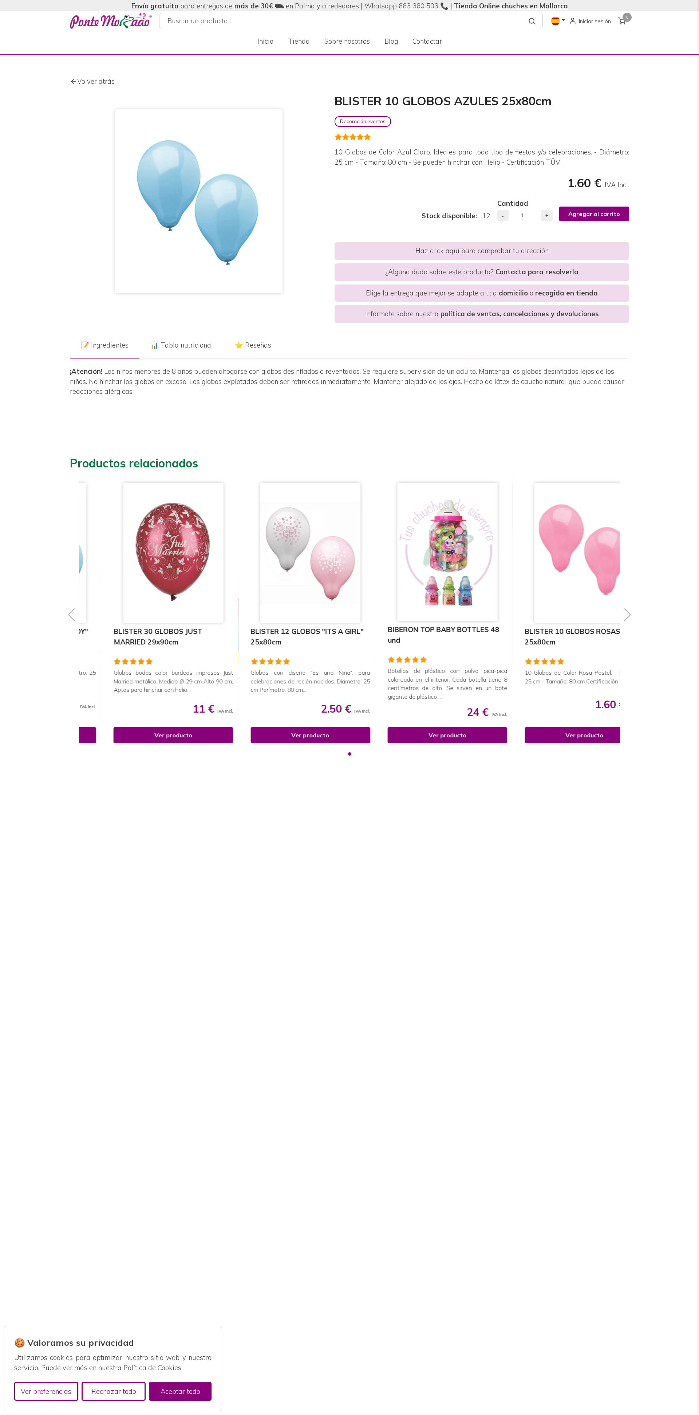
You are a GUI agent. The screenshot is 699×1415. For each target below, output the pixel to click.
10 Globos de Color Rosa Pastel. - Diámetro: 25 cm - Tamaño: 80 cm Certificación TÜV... (555, 677)
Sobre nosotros (347, 41)
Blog (391, 41)
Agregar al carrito (594, 213)
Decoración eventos (363, 121)
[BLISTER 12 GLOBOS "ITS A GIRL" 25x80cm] (281, 553)
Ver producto (144, 735)
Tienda (299, 41)
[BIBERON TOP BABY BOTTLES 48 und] (418, 552)
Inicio (265, 41)
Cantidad (512, 203)
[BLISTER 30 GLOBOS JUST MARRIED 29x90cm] (144, 553)
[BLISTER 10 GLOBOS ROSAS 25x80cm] (555, 553)
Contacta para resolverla (536, 272)
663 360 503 (418, 6)
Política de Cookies (152, 1368)
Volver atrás (96, 81)
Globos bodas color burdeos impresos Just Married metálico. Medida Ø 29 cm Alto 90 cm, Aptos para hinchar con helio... (144, 681)
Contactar (427, 41)
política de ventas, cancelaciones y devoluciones (520, 314)
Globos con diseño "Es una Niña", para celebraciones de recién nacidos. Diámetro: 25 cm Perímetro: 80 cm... (281, 681)
